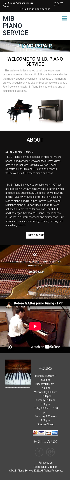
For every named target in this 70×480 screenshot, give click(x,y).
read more (36, 235)
